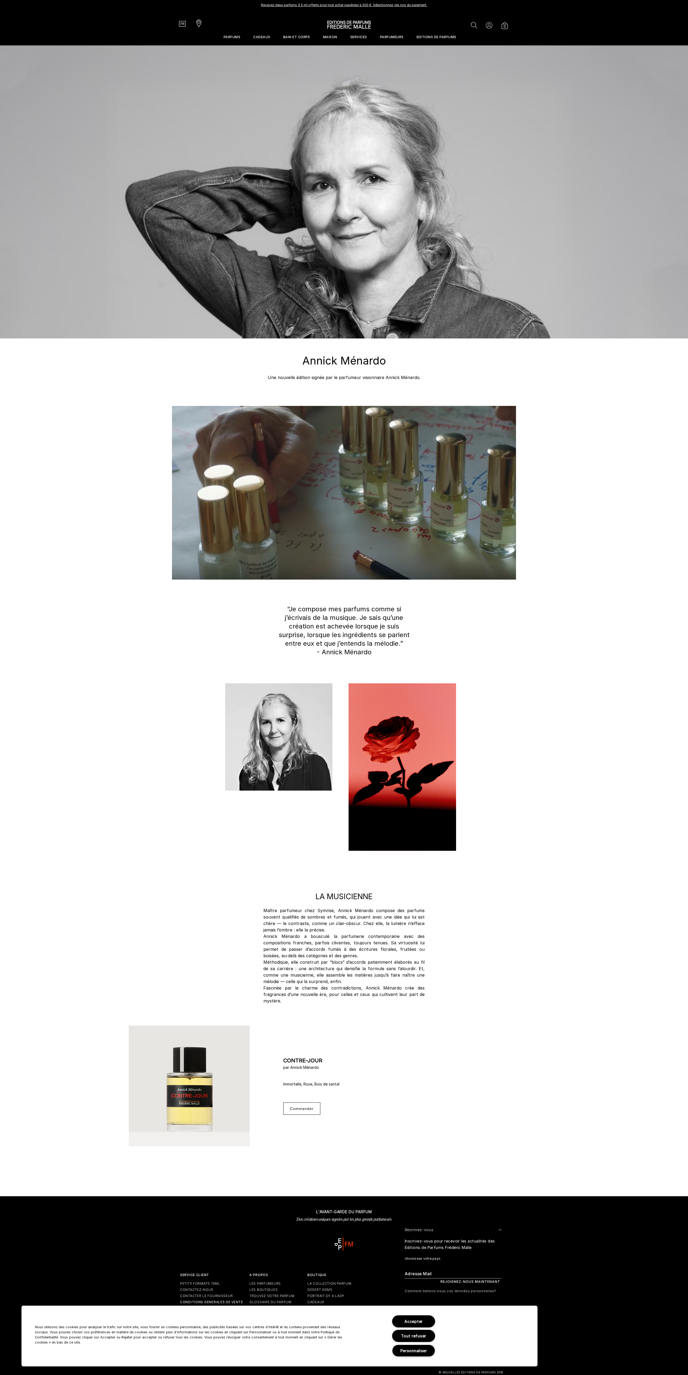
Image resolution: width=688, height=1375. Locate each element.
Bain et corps (296, 37)
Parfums (232, 37)
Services (358, 37)
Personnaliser (413, 1350)
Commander (302, 1108)
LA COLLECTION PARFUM (329, 1283)
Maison (330, 37)
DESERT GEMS (319, 1290)
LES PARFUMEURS (265, 1283)
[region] (280, 1336)
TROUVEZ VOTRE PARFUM (271, 1296)
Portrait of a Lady (326, 1296)
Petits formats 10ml (200, 1283)
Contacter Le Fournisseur (206, 1296)
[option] (344, 6)
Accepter (413, 1321)
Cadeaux (261, 37)
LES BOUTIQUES (263, 1290)
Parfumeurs (392, 37)
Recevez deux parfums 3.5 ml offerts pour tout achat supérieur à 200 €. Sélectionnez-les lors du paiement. (344, 5)
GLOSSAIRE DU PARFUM (270, 1302)
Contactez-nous (196, 1290)
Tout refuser (413, 1336)
